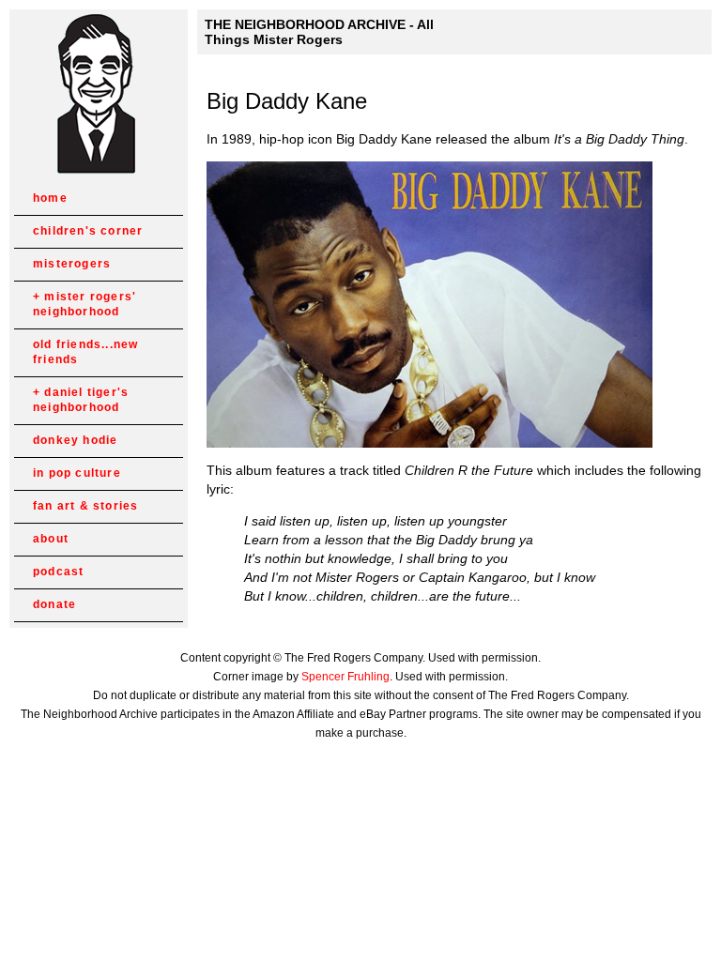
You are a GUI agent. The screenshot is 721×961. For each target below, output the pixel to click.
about (51, 538)
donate (54, 604)
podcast (58, 571)
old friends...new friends (85, 352)
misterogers (72, 263)
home (50, 198)
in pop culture (77, 473)
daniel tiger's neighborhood (81, 400)
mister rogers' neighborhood (84, 304)
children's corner (88, 230)
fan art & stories (85, 505)
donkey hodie (75, 440)
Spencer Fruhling (345, 676)
